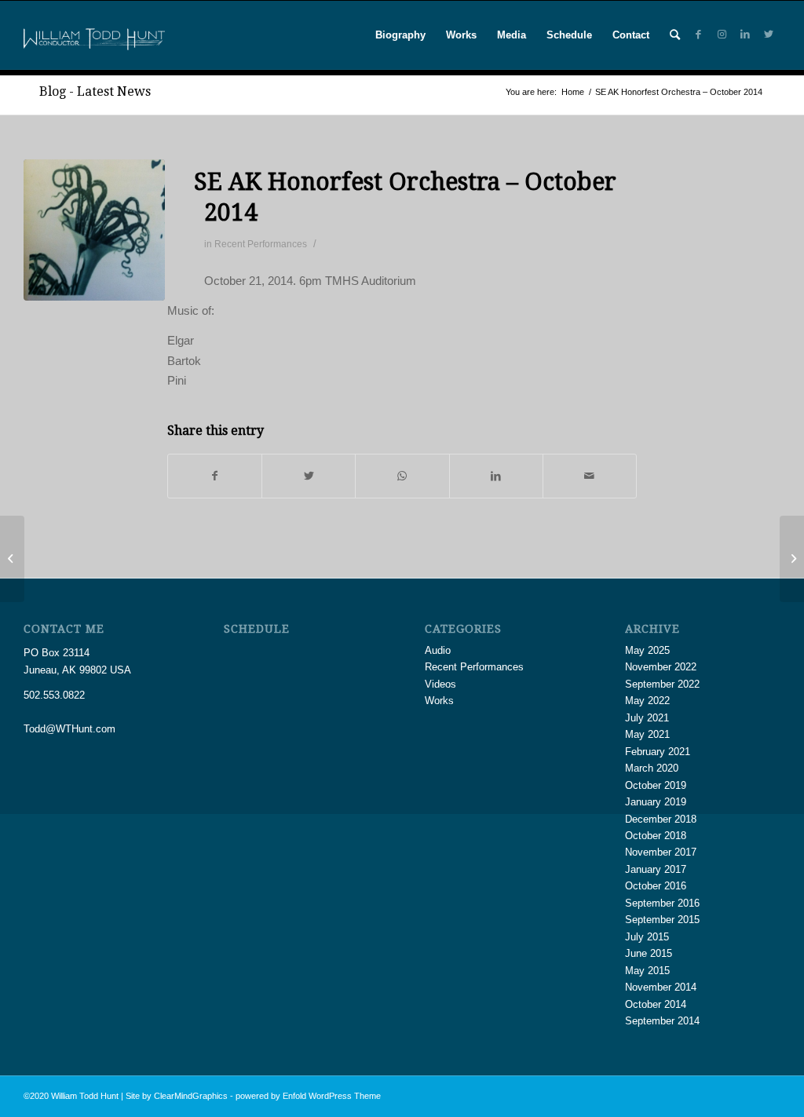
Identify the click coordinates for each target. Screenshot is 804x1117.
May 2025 (647, 650)
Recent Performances (260, 244)
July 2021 (647, 718)
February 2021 (657, 751)
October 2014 (655, 1004)
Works (439, 700)
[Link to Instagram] (721, 34)
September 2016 (662, 903)
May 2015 (647, 970)
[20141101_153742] (94, 230)
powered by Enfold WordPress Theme (308, 1096)
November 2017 (660, 852)
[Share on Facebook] (214, 476)
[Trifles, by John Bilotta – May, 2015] (792, 559)
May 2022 (647, 700)
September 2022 (662, 684)
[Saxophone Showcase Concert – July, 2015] (12, 559)
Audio (438, 650)
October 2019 (655, 785)
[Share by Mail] (589, 476)
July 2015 (647, 937)
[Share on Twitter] (308, 476)
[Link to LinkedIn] (745, 34)
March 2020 (651, 768)
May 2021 (647, 734)
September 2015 (662, 919)
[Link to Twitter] (768, 34)
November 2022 (660, 667)
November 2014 (660, 987)
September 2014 (662, 1021)
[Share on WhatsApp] (402, 476)
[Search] (675, 35)
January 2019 (655, 802)
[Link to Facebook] (698, 34)
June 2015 (648, 953)
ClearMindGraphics (191, 1096)
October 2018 (655, 835)
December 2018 (660, 819)
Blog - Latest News (95, 91)
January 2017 (655, 869)
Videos (440, 684)
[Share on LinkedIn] (496, 476)
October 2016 (655, 886)
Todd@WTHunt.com (69, 729)
